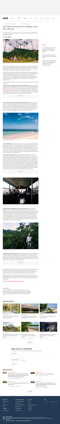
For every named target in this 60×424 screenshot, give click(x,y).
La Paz (32, 156)
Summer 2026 (10, 381)
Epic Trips (41, 332)
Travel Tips (25, 18)
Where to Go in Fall (39, 372)
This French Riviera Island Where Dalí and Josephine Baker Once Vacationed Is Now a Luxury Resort (46, 384)
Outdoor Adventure (6, 314)
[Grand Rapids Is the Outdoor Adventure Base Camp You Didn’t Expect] (30, 327)
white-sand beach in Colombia (9, 89)
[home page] (5, 18)
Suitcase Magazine (6, 410)
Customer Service (18, 408)
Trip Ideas (19, 18)
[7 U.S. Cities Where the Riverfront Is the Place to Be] (5, 382)
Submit (14, 363)
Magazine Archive (18, 406)
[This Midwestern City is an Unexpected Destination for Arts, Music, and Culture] (11, 327)
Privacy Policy (30, 408)
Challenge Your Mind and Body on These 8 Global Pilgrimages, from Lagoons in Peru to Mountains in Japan (49, 62)
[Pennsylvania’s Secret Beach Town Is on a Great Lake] (48, 308)
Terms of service (18, 410)
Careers (29, 403)
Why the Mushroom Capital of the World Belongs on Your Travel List (28, 316)
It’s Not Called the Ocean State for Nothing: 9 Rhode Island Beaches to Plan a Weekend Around (49, 49)
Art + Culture (5, 332)
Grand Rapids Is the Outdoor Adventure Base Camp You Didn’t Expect (28, 336)
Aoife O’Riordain (46, 387)
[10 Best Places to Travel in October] (32, 373)
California (30, 89)
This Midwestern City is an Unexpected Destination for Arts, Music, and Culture (11, 336)
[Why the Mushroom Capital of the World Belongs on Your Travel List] (30, 308)
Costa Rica (8, 105)
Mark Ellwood (46, 375)
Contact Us (30, 410)
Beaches (41, 314)
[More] (16, 18)
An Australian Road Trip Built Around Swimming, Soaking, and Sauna (49, 56)
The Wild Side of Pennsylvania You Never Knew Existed (10, 316)
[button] (10, 420)
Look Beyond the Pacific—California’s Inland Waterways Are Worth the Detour (48, 336)
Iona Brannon (18, 386)
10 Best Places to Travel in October (44, 374)
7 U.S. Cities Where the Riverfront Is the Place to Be (18, 383)
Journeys (42, 18)
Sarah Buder (6, 288)
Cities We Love (24, 314)
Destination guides (6, 401)
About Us (29, 401)
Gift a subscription (18, 403)
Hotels (35, 18)
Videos (4, 406)
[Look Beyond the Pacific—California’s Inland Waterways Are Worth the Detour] (48, 327)
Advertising (30, 406)
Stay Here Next (38, 381)
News (31, 18)
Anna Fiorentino (18, 378)
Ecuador (33, 258)
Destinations (13, 18)
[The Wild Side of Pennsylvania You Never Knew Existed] (11, 308)
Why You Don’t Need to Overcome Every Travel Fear (15, 281)
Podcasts (47, 18)
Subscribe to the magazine (19, 401)
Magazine (54, 18)
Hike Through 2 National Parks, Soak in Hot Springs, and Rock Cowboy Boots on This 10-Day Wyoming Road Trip (18, 375)
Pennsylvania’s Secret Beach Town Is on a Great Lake (48, 316)
